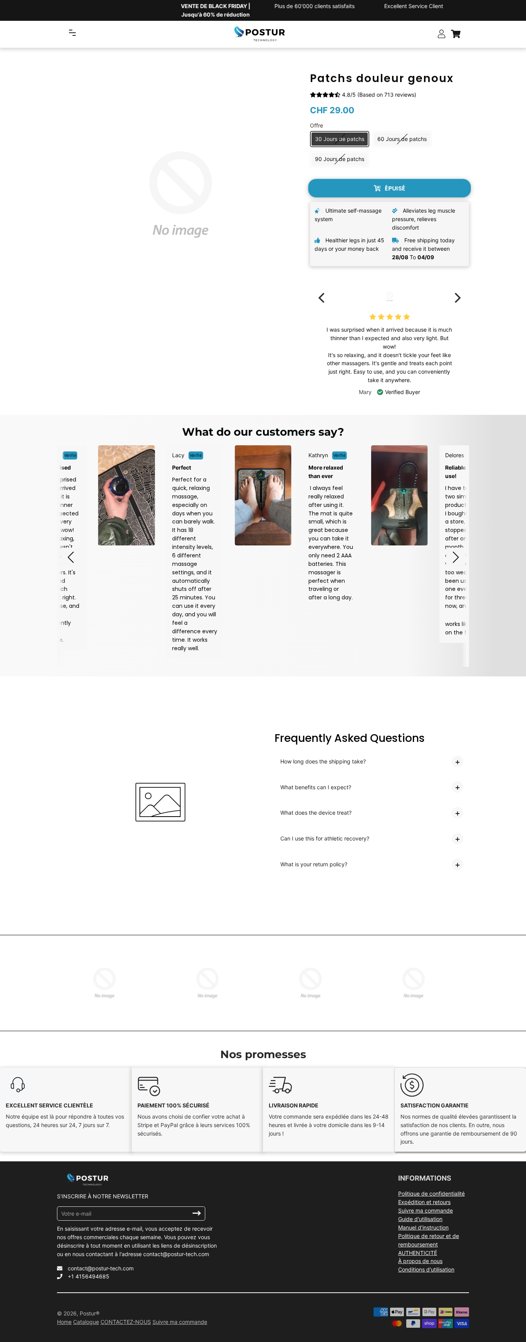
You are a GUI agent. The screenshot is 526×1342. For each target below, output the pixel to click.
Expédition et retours (424, 1202)
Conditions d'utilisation (426, 1269)
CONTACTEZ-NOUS (126, 1322)
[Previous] (322, 297)
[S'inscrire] (197, 1213)
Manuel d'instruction (423, 1227)
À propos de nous (420, 1261)
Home (64, 1322)
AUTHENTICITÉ (417, 1253)
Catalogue (86, 1322)
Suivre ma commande (425, 1210)
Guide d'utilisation (420, 1219)
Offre (316, 125)
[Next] (456, 297)
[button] (70, 557)
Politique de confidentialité (431, 1193)
